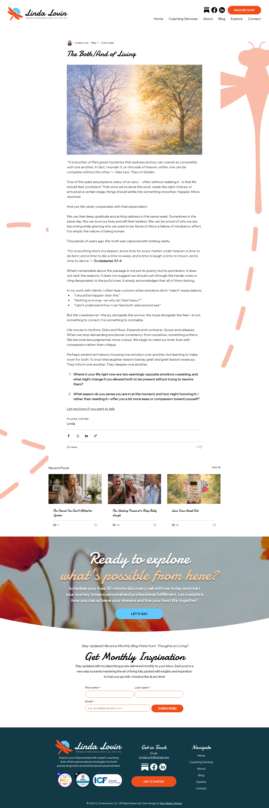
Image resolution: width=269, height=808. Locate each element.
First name (93, 687)
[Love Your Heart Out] (194, 489)
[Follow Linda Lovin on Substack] (144, 767)
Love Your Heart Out (185, 510)
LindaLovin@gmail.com (154, 757)
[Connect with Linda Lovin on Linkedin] (162, 767)
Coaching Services (201, 762)
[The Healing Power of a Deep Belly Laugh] (134, 489)
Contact (201, 788)
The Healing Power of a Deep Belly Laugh (134, 513)
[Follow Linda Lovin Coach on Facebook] (153, 767)
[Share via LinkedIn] (86, 436)
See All (216, 467)
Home (201, 755)
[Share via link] (95, 436)
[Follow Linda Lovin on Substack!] (207, 10)
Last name (142, 687)
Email (89, 701)
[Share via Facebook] (68, 436)
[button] (236, 19)
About (201, 768)
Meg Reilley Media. (171, 803)
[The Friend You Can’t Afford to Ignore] (75, 489)
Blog (201, 775)
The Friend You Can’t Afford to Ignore (72, 513)
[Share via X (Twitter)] (77, 436)
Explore (201, 782)
